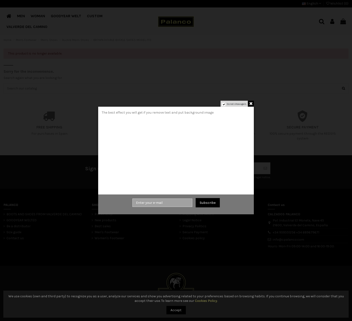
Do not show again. (237, 104)
